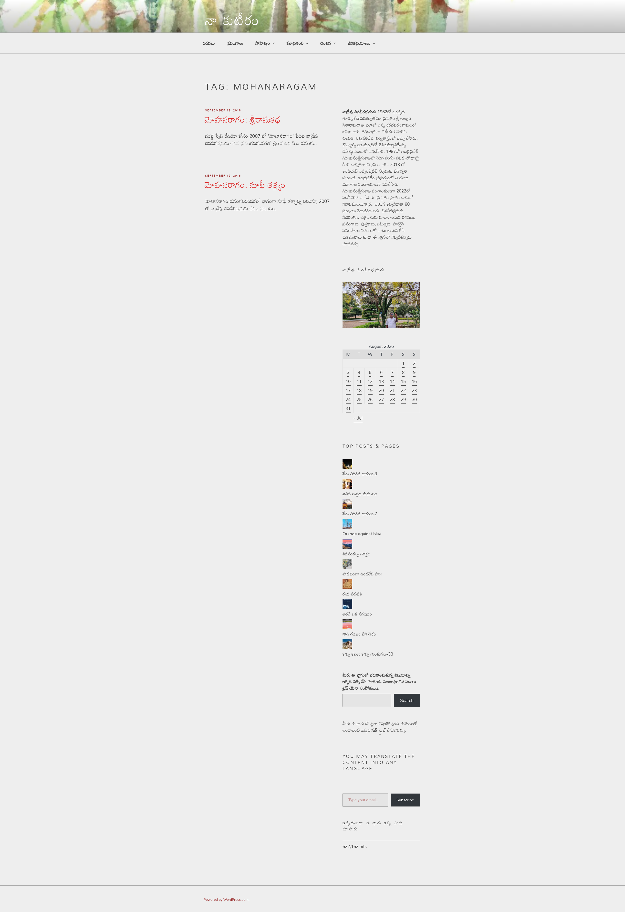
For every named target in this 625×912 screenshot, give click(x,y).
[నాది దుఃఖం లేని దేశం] (347, 627)
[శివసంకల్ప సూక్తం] (347, 547)
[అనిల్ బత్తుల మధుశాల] (347, 487)
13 (381, 381)
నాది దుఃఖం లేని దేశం (359, 633)
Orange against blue (362, 533)
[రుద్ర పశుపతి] (347, 587)
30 (414, 399)
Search (407, 700)
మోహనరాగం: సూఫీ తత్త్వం (245, 184)
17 (348, 390)
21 (392, 390)
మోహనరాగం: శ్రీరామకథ (243, 119)
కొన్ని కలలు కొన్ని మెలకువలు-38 (368, 653)
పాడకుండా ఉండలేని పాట (362, 573)
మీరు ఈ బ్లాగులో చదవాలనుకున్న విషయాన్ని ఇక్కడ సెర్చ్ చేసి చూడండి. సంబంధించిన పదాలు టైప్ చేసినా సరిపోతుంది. (379, 681)
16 (414, 381)
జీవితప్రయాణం (359, 43)
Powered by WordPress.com (226, 899)
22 (403, 390)
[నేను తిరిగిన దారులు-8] (347, 467)
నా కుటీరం (232, 23)
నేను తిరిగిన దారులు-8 (360, 473)
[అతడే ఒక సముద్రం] (347, 607)
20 (381, 390)
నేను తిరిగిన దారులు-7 (360, 513)
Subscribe (405, 800)
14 (392, 381)
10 (348, 381)
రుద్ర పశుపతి (352, 593)
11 (359, 381)
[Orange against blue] (347, 527)
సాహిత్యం (262, 43)
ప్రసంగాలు (235, 43)
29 (403, 399)
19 (370, 390)
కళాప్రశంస (295, 43)
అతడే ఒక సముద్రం (357, 613)
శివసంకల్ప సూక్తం (356, 553)
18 (359, 390)
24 (348, 399)
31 (348, 408)
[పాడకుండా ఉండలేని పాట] (347, 567)
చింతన (325, 43)
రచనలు (209, 43)
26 (370, 399)
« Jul (358, 418)
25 (359, 399)
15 (403, 381)
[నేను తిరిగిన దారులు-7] (347, 507)
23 (414, 390)
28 (392, 399)
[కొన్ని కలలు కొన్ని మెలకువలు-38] (347, 647)
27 (381, 399)
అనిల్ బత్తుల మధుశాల (360, 493)
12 (370, 381)
